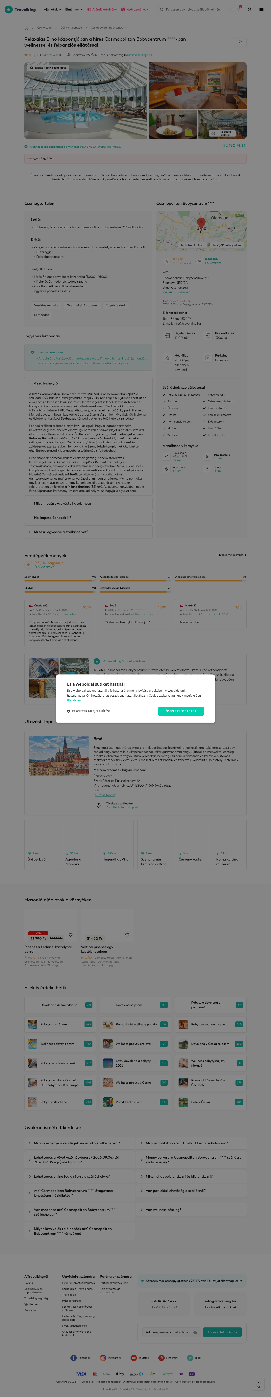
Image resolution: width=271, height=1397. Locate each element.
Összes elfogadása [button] (181, 711)
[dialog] (135, 698)
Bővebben (74, 700)
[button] (88, 711)
